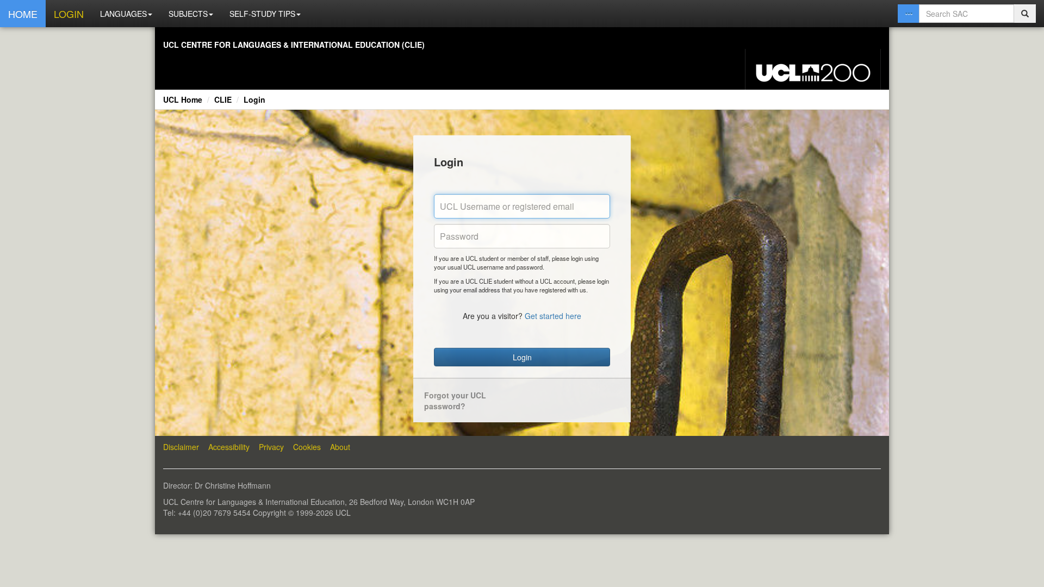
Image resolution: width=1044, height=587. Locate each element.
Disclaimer (181, 446)
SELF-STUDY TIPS (262, 13)
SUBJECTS (188, 13)
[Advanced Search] (908, 13)
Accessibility (229, 446)
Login (254, 99)
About (340, 446)
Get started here (553, 315)
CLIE (223, 99)
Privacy (271, 446)
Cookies (307, 446)
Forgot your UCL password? (455, 400)
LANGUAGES (123, 13)
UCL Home (182, 99)
